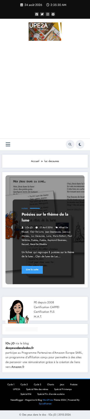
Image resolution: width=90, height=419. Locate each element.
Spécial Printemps (63, 389)
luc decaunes (38, 236)
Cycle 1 (10, 384)
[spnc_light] (80, 144)
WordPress (48, 400)
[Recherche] (70, 144)
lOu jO (29, 227)
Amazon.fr (17, 367)
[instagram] (48, 14)
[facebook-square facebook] (37, 14)
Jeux (62, 384)
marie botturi (59, 236)
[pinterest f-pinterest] (53, 14)
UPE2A (16, 389)
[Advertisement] (45, 90)
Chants (50, 384)
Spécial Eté (26, 394)
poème (34, 240)
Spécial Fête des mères (37, 389)
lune (48, 236)
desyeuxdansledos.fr (19, 348)
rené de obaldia (38, 244)
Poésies (25, 208)
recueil (25, 244)
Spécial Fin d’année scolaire (50, 394)
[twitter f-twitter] (42, 14)
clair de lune (36, 231)
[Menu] (8, 144)
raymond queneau (57, 240)
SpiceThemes (45, 403)
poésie (43, 240)
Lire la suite (32, 269)
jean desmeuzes (53, 231)
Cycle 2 (24, 384)
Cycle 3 (37, 384)
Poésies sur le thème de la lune (45, 217)
